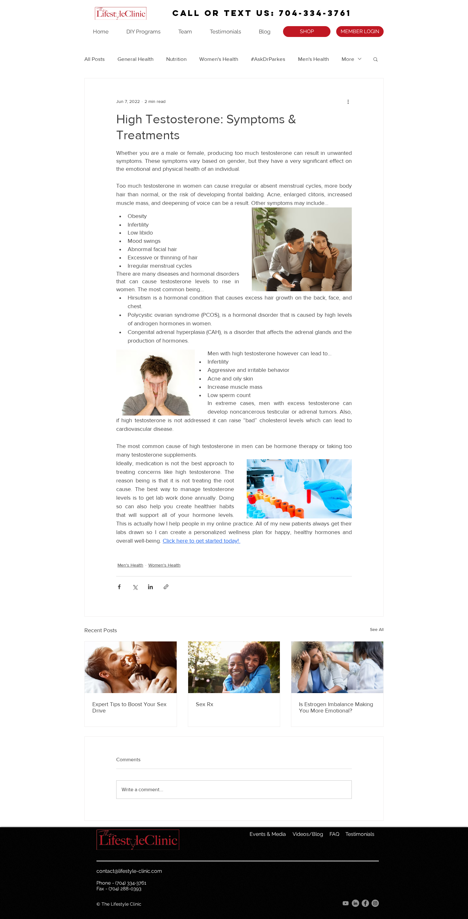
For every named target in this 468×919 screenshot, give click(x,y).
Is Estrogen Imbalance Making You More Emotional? (336, 707)
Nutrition (176, 59)
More (348, 59)
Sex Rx (204, 704)
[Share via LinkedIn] (150, 587)
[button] (375, 59)
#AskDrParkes (268, 59)
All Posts (94, 59)
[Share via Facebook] (119, 587)
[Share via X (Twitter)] (135, 587)
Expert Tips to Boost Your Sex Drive (129, 707)
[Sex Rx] (234, 667)
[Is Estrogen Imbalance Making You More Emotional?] (337, 667)
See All (377, 629)
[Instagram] (375, 903)
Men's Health (313, 59)
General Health (135, 59)
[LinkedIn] (355, 903)
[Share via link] (166, 587)
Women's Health (218, 59)
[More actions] (348, 101)
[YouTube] (345, 903)
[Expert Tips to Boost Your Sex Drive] (131, 667)
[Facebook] (365, 903)
